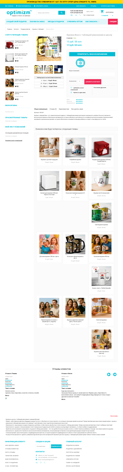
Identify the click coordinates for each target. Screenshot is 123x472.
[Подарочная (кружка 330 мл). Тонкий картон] (101, 147)
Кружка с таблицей (38, 29)
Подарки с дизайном (74, 449)
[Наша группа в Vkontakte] (37, 462)
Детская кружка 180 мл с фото (49, 256)
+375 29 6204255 (52, 457)
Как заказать (81, 6)
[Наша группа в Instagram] (41, 462)
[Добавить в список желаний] (16, 48)
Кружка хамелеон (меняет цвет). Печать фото (75, 320)
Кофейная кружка (75, 159)
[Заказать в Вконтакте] (76, 15)
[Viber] (44, 462)
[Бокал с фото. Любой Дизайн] (101, 276)
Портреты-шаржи (72, 452)
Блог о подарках (11, 462)
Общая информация (40, 109)
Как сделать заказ (77, 109)
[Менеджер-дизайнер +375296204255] (80, 15)
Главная (10, 6)
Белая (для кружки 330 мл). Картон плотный (49, 193)
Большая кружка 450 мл (101, 256)
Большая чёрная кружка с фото (75, 257)
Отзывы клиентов (11, 449)
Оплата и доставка (108, 6)
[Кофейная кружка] (75, 147)
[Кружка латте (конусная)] (101, 181)
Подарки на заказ (72, 445)
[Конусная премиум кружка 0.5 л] (75, 181)
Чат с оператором (88, 15)
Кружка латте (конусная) (101, 193)
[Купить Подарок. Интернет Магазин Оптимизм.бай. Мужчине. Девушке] (19, 13)
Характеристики (64, 109)
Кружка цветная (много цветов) (101, 352)
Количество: (73, 81)
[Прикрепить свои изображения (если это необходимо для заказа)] (80, 63)
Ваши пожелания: (74, 70)
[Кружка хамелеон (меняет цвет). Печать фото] (75, 308)
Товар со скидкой (72, 462)
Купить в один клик (79, 92)
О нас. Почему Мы (11, 466)
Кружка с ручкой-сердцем (49, 159)
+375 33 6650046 (42, 457)
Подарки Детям (25, 29)
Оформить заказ (42, 6)
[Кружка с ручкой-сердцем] (49, 147)
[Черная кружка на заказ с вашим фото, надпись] (49, 308)
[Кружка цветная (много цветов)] (101, 339)
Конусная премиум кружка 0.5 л (75, 193)
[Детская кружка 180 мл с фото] (49, 244)
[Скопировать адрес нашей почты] (72, 15)
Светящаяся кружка (101, 224)
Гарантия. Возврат (12, 455)
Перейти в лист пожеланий (13, 140)
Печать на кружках (73, 466)
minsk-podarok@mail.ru (48, 459)
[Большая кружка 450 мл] (101, 244)
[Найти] (61, 13)
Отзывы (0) (53, 109)
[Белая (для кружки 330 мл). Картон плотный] (49, 181)
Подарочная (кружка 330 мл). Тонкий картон (101, 160)
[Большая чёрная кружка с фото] (75, 244)
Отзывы (93, 6)
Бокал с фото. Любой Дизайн (101, 288)
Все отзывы (114, 416)
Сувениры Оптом (72, 459)
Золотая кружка (101, 320)
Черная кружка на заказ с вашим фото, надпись (49, 320)
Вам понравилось (24, 6)
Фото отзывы (10, 452)
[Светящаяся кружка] (101, 212)
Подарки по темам (73, 455)
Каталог (16, 29)
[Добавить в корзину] (18, 48)
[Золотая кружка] (101, 308)
